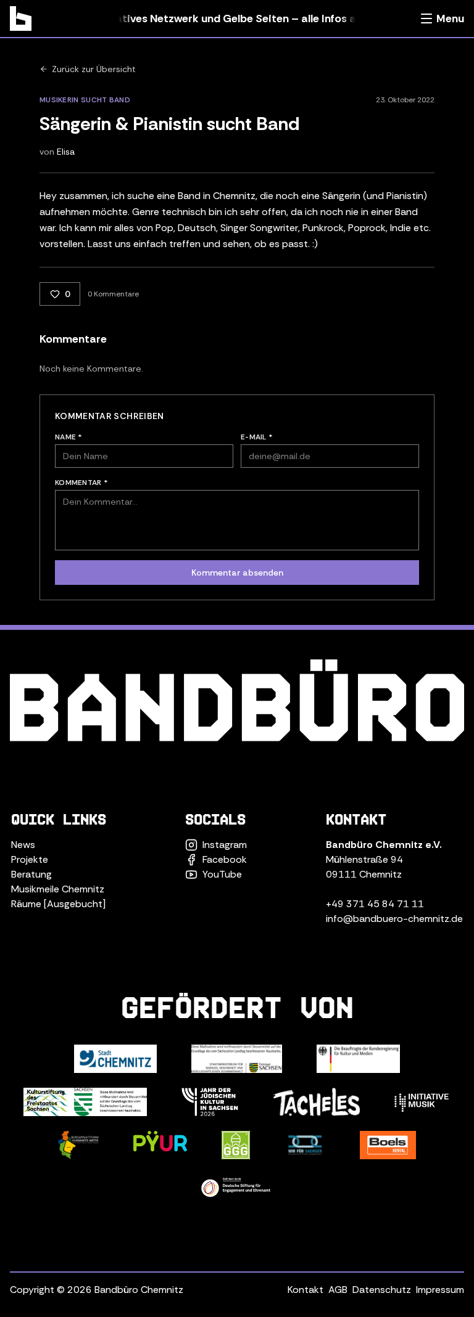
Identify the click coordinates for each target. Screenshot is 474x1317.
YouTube (222, 874)
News (23, 844)
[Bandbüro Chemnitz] (20, 18)
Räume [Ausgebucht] (58, 903)
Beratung (31, 874)
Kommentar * (81, 482)
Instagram (224, 844)
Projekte (29, 859)
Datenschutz (381, 1289)
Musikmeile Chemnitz (57, 889)
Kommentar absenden (237, 572)
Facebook (224, 859)
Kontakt (305, 1289)
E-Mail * (257, 437)
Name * (69, 437)
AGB (337, 1289)
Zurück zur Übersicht (94, 69)
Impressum (440, 1289)
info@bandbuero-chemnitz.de (394, 918)
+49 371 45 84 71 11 (375, 903)
